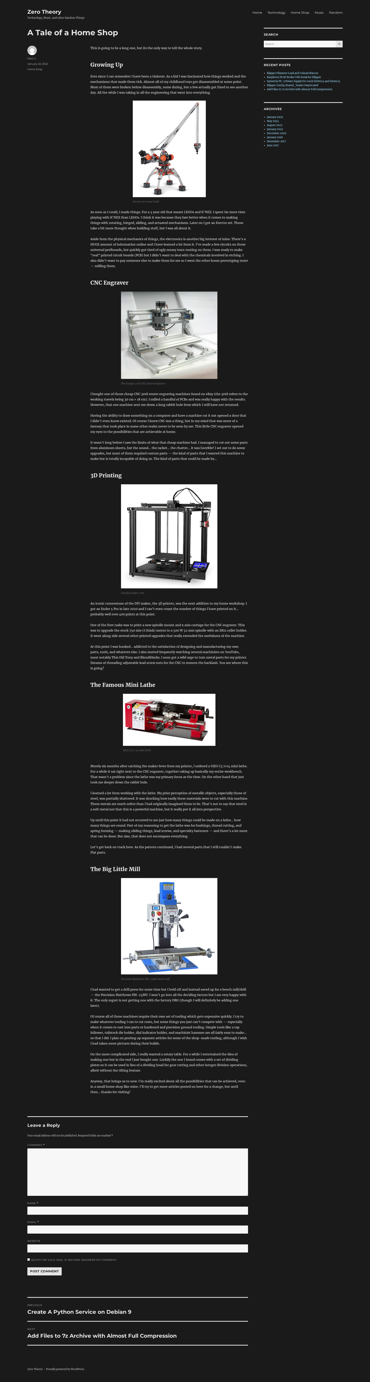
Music (319, 12)
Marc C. (31, 58)
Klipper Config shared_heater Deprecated (292, 85)
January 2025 (275, 117)
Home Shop (300, 12)
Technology (276, 12)
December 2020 (276, 133)
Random (336, 12)
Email (33, 1222)
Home (257, 12)
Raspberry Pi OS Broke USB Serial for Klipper (294, 77)
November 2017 (276, 141)
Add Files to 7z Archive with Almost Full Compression (299, 89)
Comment (36, 1145)
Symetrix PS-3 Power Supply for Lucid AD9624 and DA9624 (303, 81)
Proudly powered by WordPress (65, 1369)
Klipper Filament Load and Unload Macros (292, 73)
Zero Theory (44, 11)
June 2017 (273, 145)
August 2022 (274, 125)
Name (33, 1203)
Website (33, 1240)
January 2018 (275, 137)
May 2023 (273, 121)
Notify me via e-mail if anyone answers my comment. (74, 1259)
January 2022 (275, 129)
